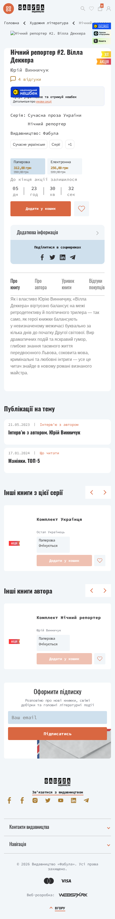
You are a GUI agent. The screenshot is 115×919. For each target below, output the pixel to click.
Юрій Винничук (29, 70)
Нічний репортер (47, 123)
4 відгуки (29, 79)
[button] (42, 257)
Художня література (49, 22)
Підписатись (58, 733)
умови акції (44, 101)
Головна (11, 22)
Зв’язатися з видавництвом (57, 792)
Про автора (41, 283)
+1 (70, 144)
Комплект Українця (59, 519)
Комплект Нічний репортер (69, 617)
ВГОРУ (60, 908)
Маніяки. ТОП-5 (24, 460)
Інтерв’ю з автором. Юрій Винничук (44, 432)
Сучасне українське (29, 144)
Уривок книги (68, 283)
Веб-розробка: (41, 894)
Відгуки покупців (97, 283)
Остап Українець (51, 532)
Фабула (50, 133)
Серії (56, 144)
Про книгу (15, 283)
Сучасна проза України (54, 115)
